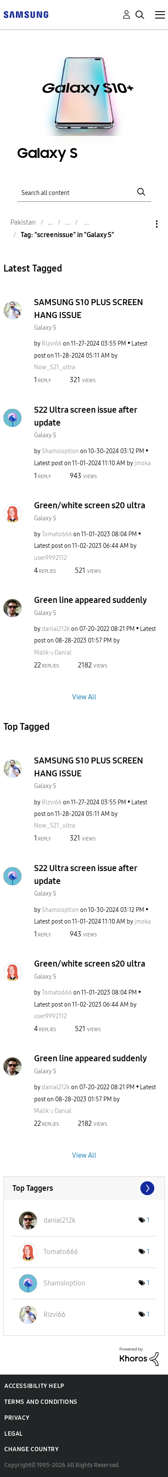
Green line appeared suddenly (90, 600)
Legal (13, 1433)
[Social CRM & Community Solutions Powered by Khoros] (139, 1356)
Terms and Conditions (41, 1402)
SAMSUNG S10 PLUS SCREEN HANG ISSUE (88, 308)
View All (84, 696)
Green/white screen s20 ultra (89, 505)
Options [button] (142, 224)
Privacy (16, 1417)
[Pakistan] (25, 14)
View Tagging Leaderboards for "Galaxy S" (84, 1188)
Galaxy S (45, 327)
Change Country (31, 1449)
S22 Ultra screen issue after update (85, 416)
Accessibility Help (34, 1386)
